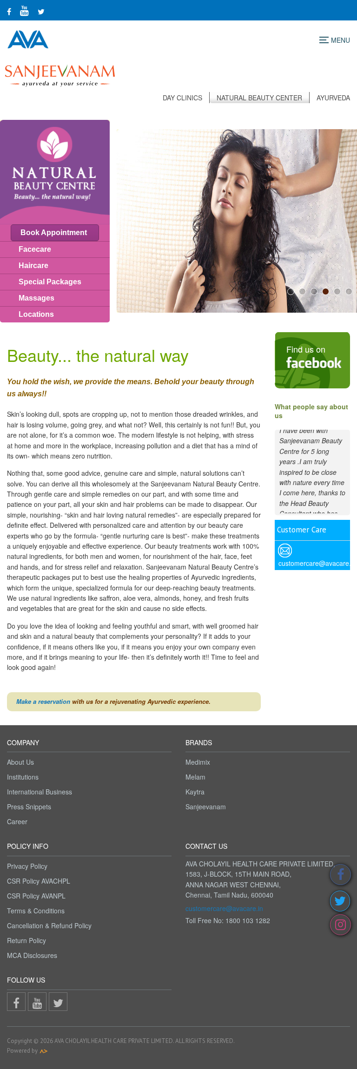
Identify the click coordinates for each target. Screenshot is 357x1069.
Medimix (197, 762)
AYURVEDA (333, 97)
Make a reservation (43, 701)
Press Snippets (29, 806)
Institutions (23, 776)
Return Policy (26, 940)
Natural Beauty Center (259, 97)
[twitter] (41, 11)
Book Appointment (53, 232)
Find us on (305, 349)
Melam (195, 776)
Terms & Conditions (36, 910)
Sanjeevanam (205, 806)
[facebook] (9, 11)
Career (17, 821)
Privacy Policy (27, 866)
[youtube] (24, 10)
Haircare (33, 265)
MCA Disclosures (32, 955)
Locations (36, 314)
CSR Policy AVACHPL (38, 880)
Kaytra (195, 791)
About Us (20, 762)
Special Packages (50, 282)
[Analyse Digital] (43, 1051)
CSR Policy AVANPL (36, 895)
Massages (36, 298)
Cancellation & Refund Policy (49, 925)
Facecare (35, 249)
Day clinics (182, 97)
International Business (39, 791)
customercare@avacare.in (224, 908)
